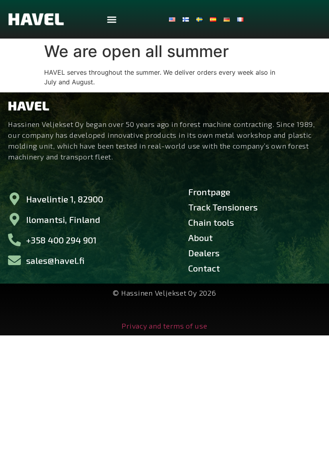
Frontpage (209, 191)
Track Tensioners (223, 207)
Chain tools (211, 222)
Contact (204, 268)
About (200, 237)
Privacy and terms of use (164, 325)
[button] (111, 19)
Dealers (203, 252)
